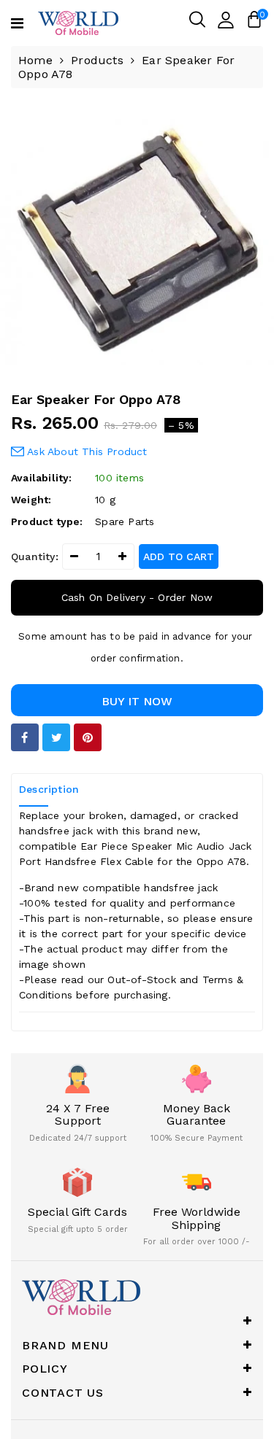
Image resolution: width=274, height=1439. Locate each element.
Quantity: (34, 556)
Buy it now (137, 701)
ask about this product (86, 451)
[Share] (25, 737)
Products (97, 60)
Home (35, 60)
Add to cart (178, 556)
